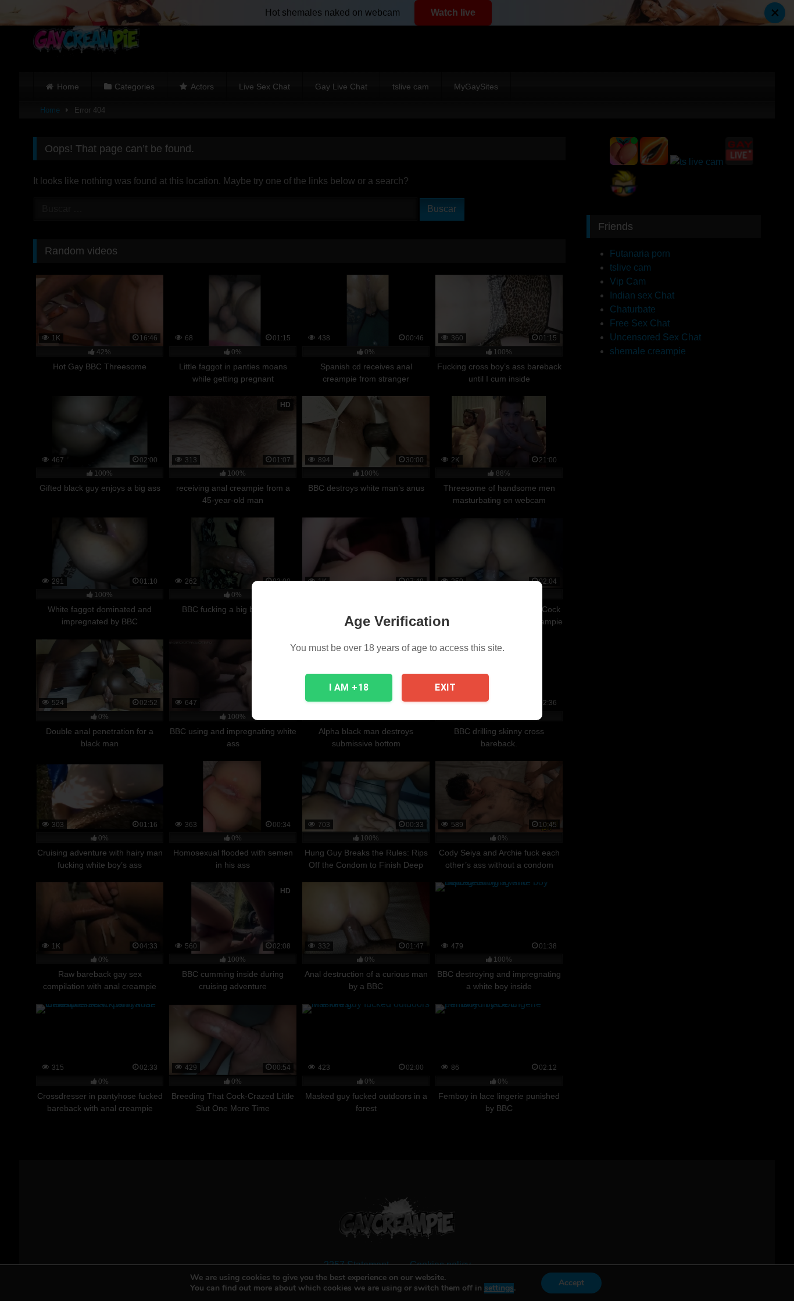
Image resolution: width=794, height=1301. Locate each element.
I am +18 (349, 687)
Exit (445, 687)
